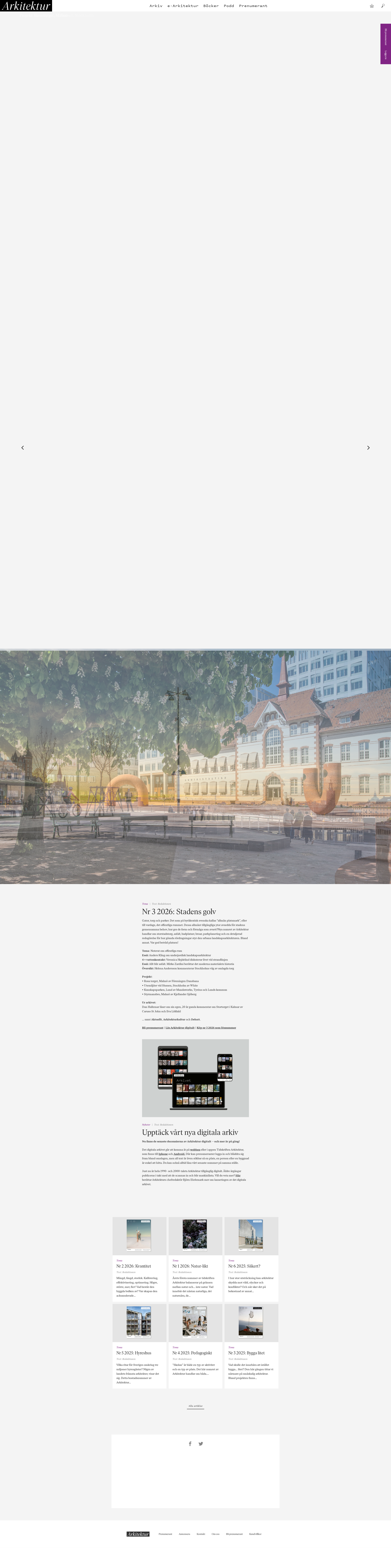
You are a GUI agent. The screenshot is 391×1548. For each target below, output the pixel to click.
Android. (179, 1154)
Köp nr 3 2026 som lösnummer (216, 1027)
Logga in (385, 55)
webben (195, 1149)
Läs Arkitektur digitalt (180, 1027)
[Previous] (23, 447)
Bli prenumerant (385, 37)
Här (238, 1175)
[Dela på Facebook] (190, 1444)
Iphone (163, 1154)
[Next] (368, 447)
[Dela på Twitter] (201, 1444)
